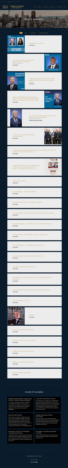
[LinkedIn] (63, 1)
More (65, 6)
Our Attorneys (46, 6)
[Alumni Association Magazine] (16, 118)
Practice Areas (52, 6)
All (21, 33)
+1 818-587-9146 (4, 1)
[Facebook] (61, 1)
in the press (33, 33)
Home (35, 6)
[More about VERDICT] (16, 316)
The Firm (39, 6)
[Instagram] (65, 1)
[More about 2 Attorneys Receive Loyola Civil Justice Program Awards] (53, 136)
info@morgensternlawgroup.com (15, 1)
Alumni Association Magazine (35, 120)
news (26, 33)
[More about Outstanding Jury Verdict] (16, 44)
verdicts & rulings (43, 33)
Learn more (31, 45)
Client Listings (59, 6)
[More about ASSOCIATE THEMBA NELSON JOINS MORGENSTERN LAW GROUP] (53, 62)
